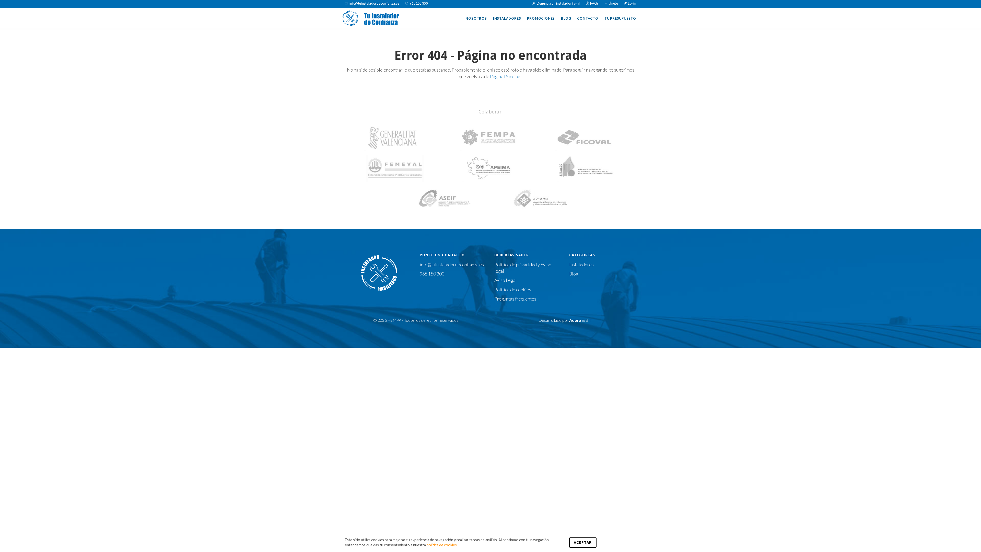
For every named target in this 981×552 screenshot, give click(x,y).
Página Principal (505, 76)
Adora (575, 320)
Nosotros (476, 18)
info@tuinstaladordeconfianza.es (452, 264)
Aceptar (583, 542)
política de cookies (442, 545)
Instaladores (507, 18)
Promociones (541, 18)
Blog (566, 18)
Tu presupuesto (620, 18)
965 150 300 (432, 274)
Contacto (587, 18)
